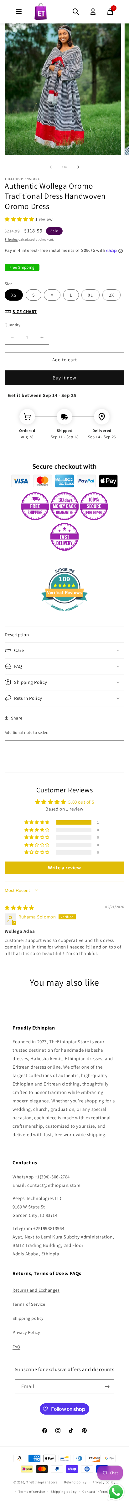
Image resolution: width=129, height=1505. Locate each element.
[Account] (93, 11)
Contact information (99, 1491)
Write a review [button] (64, 867)
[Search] (76, 11)
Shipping (11, 239)
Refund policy (75, 1482)
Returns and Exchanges (36, 1290)
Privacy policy (104, 1482)
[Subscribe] (107, 1386)
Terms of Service (29, 1304)
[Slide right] (78, 167)
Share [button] (17, 718)
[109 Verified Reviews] (64, 615)
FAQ (16, 1347)
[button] (20, 219)
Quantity (12, 325)
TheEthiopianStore (42, 1482)
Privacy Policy (26, 1332)
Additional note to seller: (26, 732)
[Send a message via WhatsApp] (116, 1492)
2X (111, 295)
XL (90, 295)
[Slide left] (51, 167)
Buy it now (64, 378)
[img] (19, 908)
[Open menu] (19, 11)
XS (13, 295)
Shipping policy (28, 1318)
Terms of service (31, 1491)
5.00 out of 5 (81, 802)
